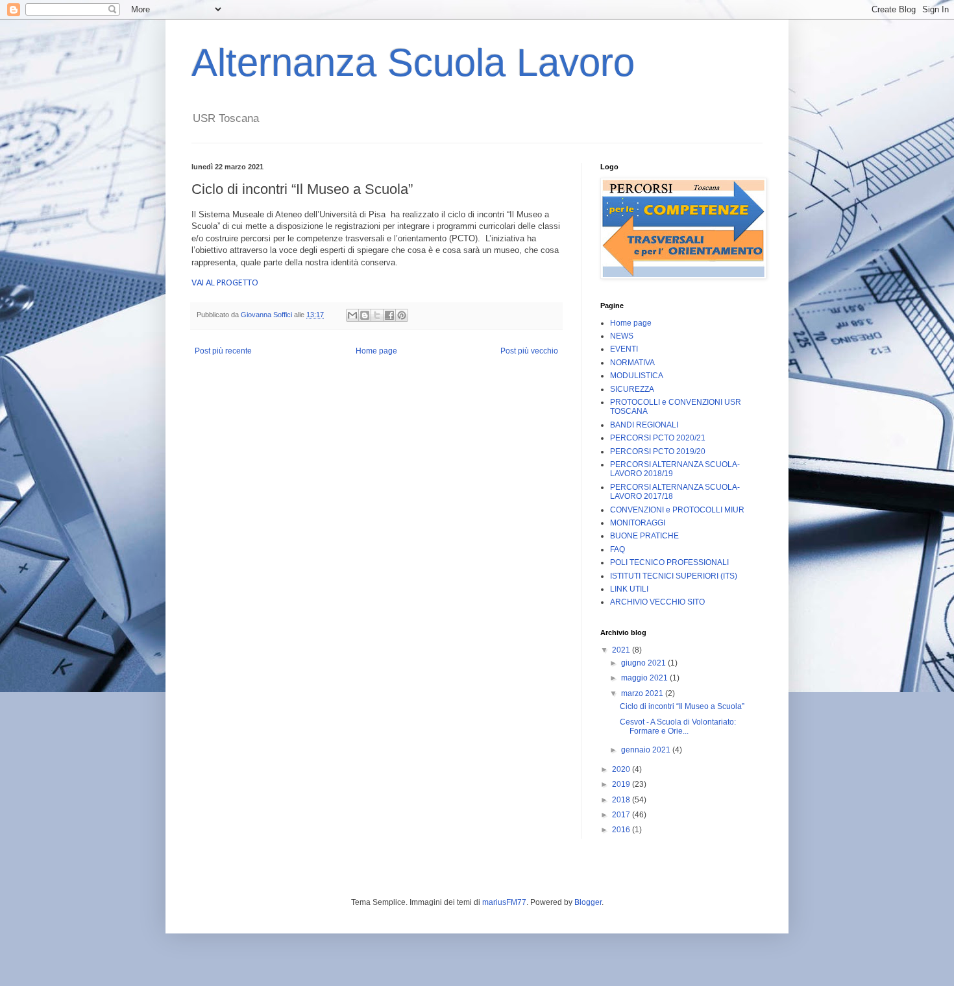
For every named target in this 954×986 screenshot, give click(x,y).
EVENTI (624, 349)
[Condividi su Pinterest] (401, 315)
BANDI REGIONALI (644, 424)
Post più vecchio (529, 350)
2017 (622, 814)
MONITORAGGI (637, 522)
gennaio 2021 (646, 749)
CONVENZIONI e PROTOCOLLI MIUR (677, 509)
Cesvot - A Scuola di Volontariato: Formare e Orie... (678, 726)
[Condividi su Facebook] (389, 315)
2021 (622, 650)
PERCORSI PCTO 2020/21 (657, 437)
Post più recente (223, 350)
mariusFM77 (504, 902)
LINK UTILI (629, 589)
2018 (622, 799)
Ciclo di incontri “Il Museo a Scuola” (682, 706)
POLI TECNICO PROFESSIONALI (669, 562)
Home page (376, 350)
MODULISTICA (636, 375)
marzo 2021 (643, 693)
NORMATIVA (632, 362)
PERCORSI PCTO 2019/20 (657, 451)
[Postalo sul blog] (364, 315)
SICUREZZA (632, 389)
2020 (622, 769)
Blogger (588, 902)
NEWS (621, 336)
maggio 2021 (645, 677)
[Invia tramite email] (352, 315)
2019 (622, 784)
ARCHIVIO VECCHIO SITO (657, 602)
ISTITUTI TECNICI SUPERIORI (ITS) (673, 576)
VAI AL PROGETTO (225, 283)
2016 (622, 829)
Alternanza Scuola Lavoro (413, 62)
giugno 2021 (644, 662)
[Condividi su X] (377, 315)
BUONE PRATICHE (644, 535)
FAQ (617, 549)
